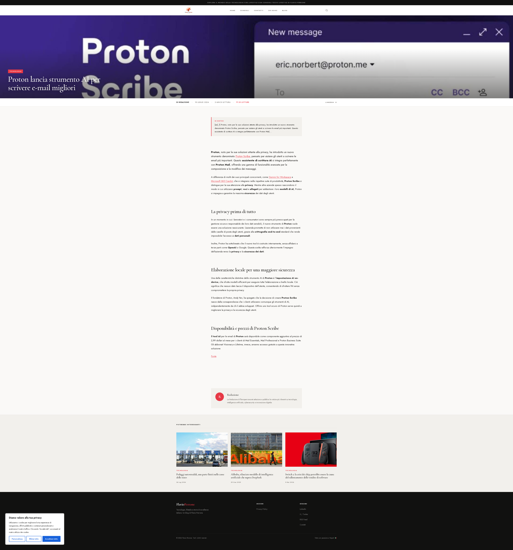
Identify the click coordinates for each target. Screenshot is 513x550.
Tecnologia (15, 71)
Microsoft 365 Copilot (222, 181)
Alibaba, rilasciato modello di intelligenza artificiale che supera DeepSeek (252, 476)
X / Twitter (304, 514)
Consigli (244, 10)
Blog (284, 10)
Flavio (185, 504)
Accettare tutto (51, 539)
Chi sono (272, 10)
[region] (34, 529)
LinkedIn (329, 102)
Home (232, 10)
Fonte (213, 356)
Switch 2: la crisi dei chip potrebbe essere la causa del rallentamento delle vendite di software (309, 476)
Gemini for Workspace (280, 177)
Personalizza (17, 539)
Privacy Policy (261, 509)
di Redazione (182, 102)
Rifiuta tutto (34, 539)
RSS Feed (303, 519)
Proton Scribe (243, 156)
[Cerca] (327, 10)
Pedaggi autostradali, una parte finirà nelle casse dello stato (200, 476)
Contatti (258, 10)
